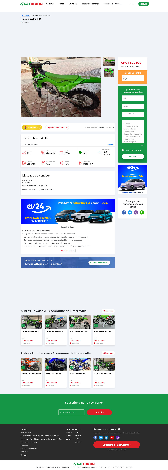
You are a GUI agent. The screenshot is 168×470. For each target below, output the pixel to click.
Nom (125, 98)
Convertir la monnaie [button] (130, 66)
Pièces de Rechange (90, 4)
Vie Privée (24, 445)
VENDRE (143, 4)
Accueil (34, 15)
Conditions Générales (29, 448)
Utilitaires (73, 4)
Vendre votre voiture (99, 262)
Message (126, 123)
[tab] (133, 66)
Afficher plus (108, 311)
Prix (124, 77)
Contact (23, 455)
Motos (61, 4)
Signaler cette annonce (57, 127)
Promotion (24, 452)
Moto (39, 15)
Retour (26, 15)
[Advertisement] (52, 41)
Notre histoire (26, 432)
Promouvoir (33, 127)
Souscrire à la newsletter (117, 444)
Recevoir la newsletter (133, 150)
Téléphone (131, 113)
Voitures (50, 4)
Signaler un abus (67, 250)
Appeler (111, 144)
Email (125, 106)
